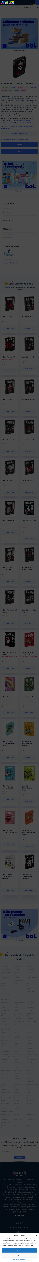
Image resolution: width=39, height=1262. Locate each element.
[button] (36, 1235)
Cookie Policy (15, 1259)
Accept (19, 1250)
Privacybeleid (23, 1259)
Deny (19, 1255)
